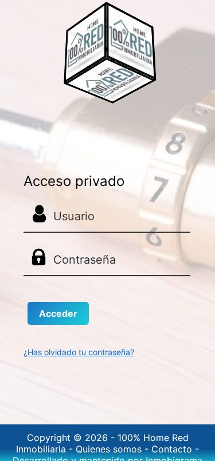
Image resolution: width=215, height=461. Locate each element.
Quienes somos (110, 449)
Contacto (173, 449)
